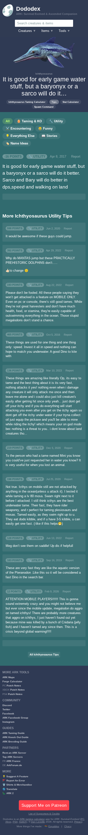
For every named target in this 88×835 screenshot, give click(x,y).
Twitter (6, 709)
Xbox (8, 821)
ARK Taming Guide (13, 733)
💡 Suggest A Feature (15, 776)
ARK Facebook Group (15, 717)
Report (75, 156)
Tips (54, 102)
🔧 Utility (36, 156)
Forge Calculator (12, 681)
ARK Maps (8, 677)
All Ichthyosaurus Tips (44, 654)
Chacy (67, 826)
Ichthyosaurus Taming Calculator (27, 102)
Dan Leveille (38, 821)
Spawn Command (44, 106)
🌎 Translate (9, 789)
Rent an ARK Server (14, 752)
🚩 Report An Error (13, 780)
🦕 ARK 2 (8, 793)
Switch (22, 821)
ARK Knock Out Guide (15, 737)
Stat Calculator (71, 102)
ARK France (13, 761)
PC (82, 819)
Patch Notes (14, 685)
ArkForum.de (14, 765)
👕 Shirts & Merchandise (17, 784)
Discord (7, 705)
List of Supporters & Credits (44, 813)
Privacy (78, 821)
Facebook (8, 713)
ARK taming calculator (32, 819)
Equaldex (53, 826)
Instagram (8, 722)
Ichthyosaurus (44, 73)
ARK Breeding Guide (14, 741)
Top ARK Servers (12, 757)
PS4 (15, 821)
